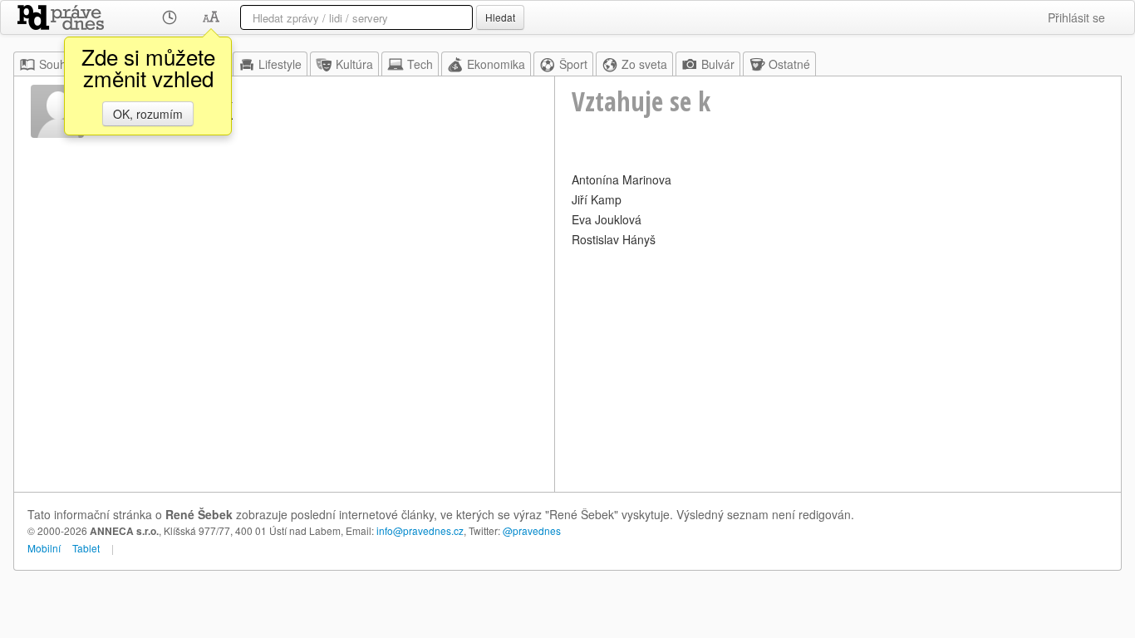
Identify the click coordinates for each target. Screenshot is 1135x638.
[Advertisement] (838, 367)
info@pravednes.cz (420, 530)
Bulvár (718, 64)
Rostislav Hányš (614, 239)
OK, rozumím (148, 114)
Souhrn (58, 64)
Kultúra (354, 64)
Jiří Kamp (597, 199)
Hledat (500, 17)
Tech (420, 64)
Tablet (86, 548)
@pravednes (532, 530)
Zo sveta (644, 64)
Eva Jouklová (606, 219)
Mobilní (44, 548)
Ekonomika (496, 64)
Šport (573, 64)
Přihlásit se (1076, 17)
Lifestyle (280, 64)
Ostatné (789, 64)
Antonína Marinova (621, 179)
